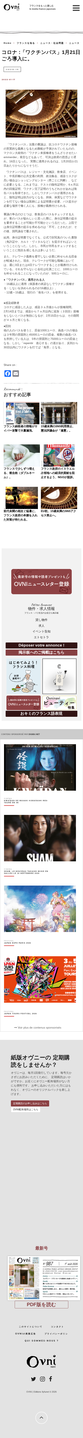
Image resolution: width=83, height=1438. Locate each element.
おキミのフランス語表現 (41, 713)
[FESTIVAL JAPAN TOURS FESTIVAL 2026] (20, 1020)
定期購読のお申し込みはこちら (30, 1103)
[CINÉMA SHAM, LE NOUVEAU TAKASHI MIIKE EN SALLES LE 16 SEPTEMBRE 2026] (28, 879)
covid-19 (12, 69)
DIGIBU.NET (34, 734)
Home (7, 43)
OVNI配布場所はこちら (25, 1109)
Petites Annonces (41, 608)
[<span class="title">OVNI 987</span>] (41, 1256)
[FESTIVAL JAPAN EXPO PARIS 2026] (17, 950)
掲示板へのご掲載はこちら (41, 652)
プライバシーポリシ (56, 1333)
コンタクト (57, 1326)
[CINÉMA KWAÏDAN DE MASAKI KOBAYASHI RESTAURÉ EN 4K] (28, 808)
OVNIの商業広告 (25, 1333)
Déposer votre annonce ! (41, 645)
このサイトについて (31, 1326)
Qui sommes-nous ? (42, 1340)
